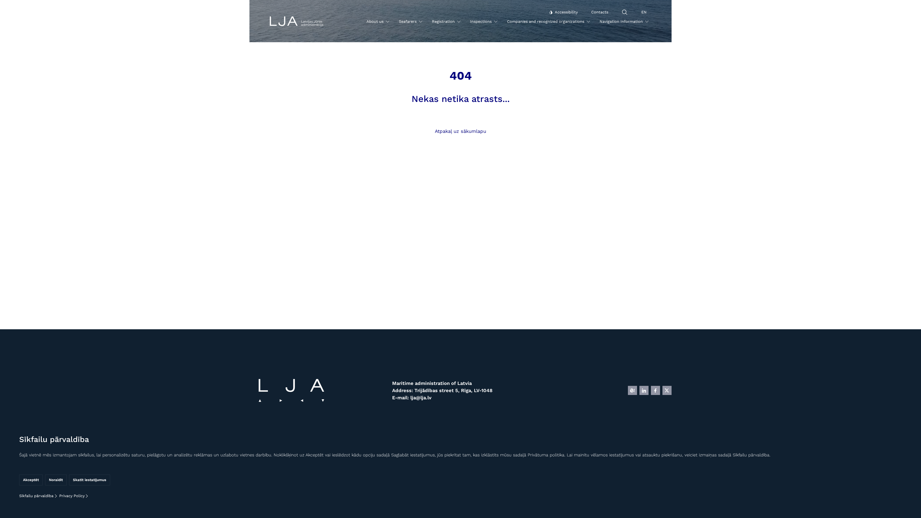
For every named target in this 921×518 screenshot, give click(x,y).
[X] (667, 390)
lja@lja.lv (420, 397)
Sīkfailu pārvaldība (36, 496)
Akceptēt (31, 480)
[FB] (655, 390)
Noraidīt (56, 480)
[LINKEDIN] (644, 390)
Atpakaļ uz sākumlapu (460, 131)
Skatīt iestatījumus (89, 480)
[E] (632, 390)
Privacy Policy (72, 496)
